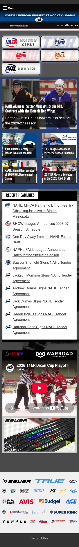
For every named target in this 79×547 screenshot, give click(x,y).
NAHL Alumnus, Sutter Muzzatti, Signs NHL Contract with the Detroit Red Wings (34, 109)
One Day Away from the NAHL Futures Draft (42, 239)
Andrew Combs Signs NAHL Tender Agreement (41, 290)
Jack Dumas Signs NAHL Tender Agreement (38, 304)
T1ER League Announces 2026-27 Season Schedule (59, 151)
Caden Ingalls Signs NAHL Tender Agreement (39, 316)
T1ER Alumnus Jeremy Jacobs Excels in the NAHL (19, 151)
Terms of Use (39, 538)
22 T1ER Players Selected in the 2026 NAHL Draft (58, 176)
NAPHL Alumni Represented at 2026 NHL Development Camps (19, 174)
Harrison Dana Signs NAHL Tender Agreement (40, 329)
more (44, 123)
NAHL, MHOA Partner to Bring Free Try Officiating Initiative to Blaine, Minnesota (43, 211)
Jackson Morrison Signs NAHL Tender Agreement (42, 278)
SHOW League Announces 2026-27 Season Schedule (41, 226)
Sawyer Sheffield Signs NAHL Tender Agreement (42, 265)
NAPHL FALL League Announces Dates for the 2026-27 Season (39, 252)
